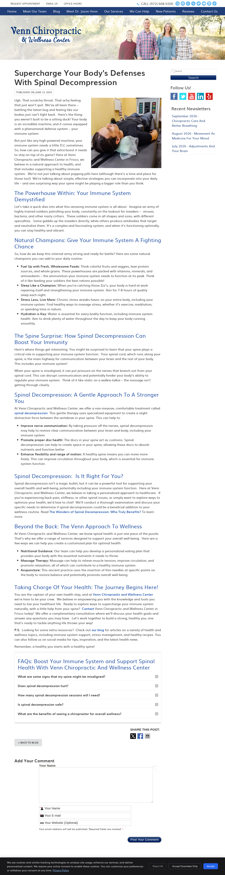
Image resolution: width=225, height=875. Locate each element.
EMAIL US (52, 3)
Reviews (188, 11)
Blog (56, 11)
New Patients (166, 11)
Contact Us (209, 11)
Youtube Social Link (191, 96)
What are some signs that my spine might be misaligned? (61, 676)
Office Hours (73, 3)
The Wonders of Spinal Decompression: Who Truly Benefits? (95, 511)
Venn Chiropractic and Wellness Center (123, 594)
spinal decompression (31, 413)
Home (12, 11)
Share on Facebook (140, 736)
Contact (88, 608)
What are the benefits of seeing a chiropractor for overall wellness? (69, 713)
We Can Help (139, 11)
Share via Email (148, 736)
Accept (210, 866)
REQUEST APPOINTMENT (25, 3)
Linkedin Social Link (200, 96)
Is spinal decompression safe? (40, 704)
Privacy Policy (61, 870)
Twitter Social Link (182, 96)
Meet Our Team (35, 11)
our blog (98, 629)
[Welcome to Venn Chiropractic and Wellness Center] (46, 42)
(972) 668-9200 (161, 3)
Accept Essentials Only (185, 866)
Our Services (113, 11)
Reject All (158, 866)
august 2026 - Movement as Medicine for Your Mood (193, 135)
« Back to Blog (28, 742)
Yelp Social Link (209, 96)
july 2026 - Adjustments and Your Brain (193, 148)
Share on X (133, 736)
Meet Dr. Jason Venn (82, 11)
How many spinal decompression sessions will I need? (59, 695)
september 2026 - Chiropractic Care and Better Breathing (188, 121)
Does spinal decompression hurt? (43, 685)
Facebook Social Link (174, 96)
